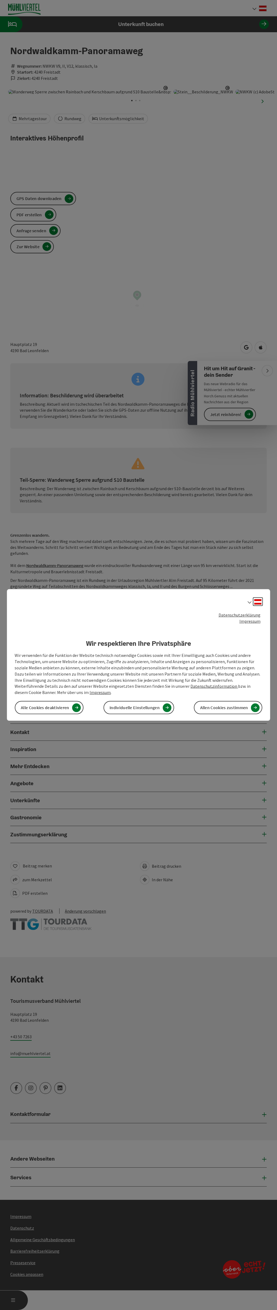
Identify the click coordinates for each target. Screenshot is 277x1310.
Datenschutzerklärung (239, 615)
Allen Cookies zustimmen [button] (224, 707)
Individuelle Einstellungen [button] (135, 707)
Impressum (249, 621)
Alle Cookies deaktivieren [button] (45, 707)
